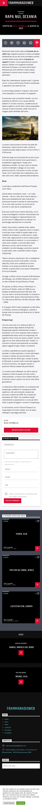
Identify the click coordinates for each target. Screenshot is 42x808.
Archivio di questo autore (21, 430)
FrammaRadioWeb (21, 3)
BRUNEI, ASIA (21, 676)
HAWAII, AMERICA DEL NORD (21, 647)
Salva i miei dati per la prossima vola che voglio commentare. (23, 494)
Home (7, 719)
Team (6, 722)
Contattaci (8, 733)
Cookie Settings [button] (9, 803)
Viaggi (21, 13)
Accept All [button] (21, 803)
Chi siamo (8, 730)
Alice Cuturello (20, 26)
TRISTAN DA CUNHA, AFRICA (21, 570)
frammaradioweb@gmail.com (16, 746)
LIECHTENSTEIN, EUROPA (22, 606)
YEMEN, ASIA (21, 534)
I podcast (8, 727)
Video (6, 724)
